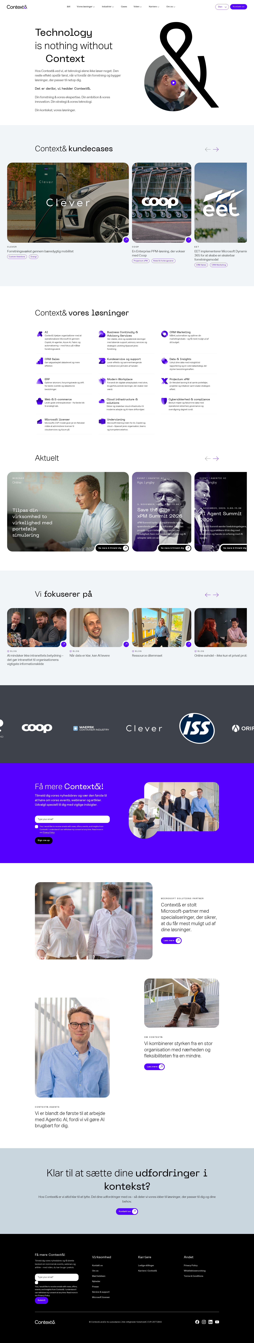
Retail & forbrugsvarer (163, 261)
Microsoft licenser (101, 1297)
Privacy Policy (49, 832)
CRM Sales (201, 265)
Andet (189, 1257)
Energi (34, 257)
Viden (136, 7)
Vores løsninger (84, 7)
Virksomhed (101, 1257)
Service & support (101, 1292)
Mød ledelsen (98, 1276)
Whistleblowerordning (195, 1271)
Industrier (106, 7)
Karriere (153, 7)
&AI (68, 7)
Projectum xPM (141, 261)
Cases (124, 7)
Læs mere (169, 941)
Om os (169, 7)
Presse (95, 1287)
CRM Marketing (219, 265)
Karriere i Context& (147, 1271)
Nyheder (96, 1281)
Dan (220, 7)
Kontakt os (238, 7)
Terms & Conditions (193, 1276)
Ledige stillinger (146, 1266)
